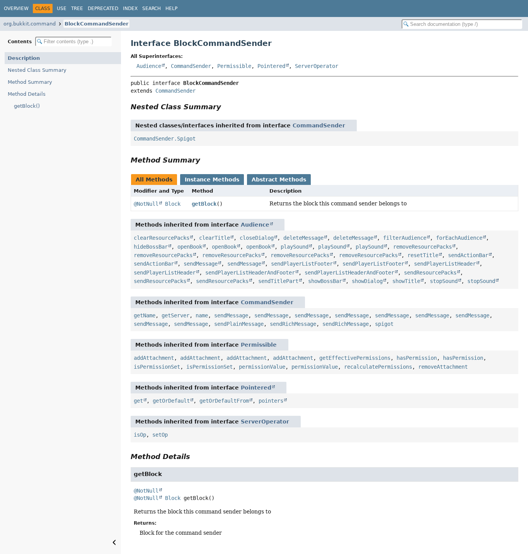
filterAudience (404, 238)
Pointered (271, 66)
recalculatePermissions (378, 367)
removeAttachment (443, 367)
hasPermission (417, 358)
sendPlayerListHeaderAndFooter (250, 272)
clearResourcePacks (161, 238)
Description (24, 58)
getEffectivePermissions (354, 358)
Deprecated (103, 8)
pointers (271, 401)
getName (144, 315)
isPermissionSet (157, 367)
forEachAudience (459, 238)
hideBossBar (151, 247)
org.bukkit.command (29, 24)
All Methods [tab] (154, 179)
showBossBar (325, 281)
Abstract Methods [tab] (279, 179)
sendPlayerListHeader (445, 264)
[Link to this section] (226, 107)
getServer (175, 315)
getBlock (204, 204)
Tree (77, 8)
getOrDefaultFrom (224, 401)
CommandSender (191, 66)
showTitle (406, 281)
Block (173, 204)
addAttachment (154, 358)
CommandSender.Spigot (165, 139)
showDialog (367, 281)
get (138, 401)
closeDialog (257, 238)
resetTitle (422, 255)
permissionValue (262, 367)
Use (61, 8)
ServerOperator (316, 66)
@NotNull (146, 204)
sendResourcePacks (430, 272)
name (202, 315)
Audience (148, 66)
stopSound (444, 281)
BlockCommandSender (96, 24)
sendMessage (201, 264)
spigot (384, 324)
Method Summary (30, 82)
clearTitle (214, 238)
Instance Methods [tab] (212, 179)
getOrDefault (171, 401)
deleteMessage (303, 238)
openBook (189, 247)
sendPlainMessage (239, 324)
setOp (160, 435)
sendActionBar (468, 255)
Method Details (27, 94)
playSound (294, 247)
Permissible (234, 66)
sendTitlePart (278, 281)
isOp (140, 435)
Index (130, 8)
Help (171, 8)
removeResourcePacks (422, 247)
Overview (16, 8)
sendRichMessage (293, 324)
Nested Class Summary (37, 70)
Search (151, 8)
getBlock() (27, 106)
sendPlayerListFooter (302, 264)
